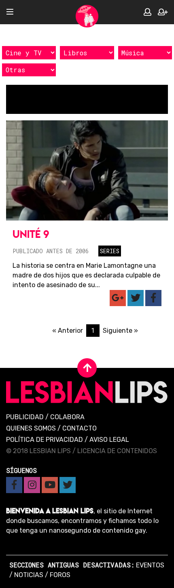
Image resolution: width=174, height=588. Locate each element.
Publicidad (25, 417)
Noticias (28, 575)
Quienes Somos (31, 428)
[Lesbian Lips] (87, 16)
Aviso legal (109, 439)
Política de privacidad (44, 439)
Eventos (150, 565)
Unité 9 (31, 234)
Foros (60, 575)
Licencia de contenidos (117, 451)
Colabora (67, 417)
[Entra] (147, 12)
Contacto (79, 428)
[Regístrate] (163, 12)
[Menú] (10, 12)
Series (109, 251)
